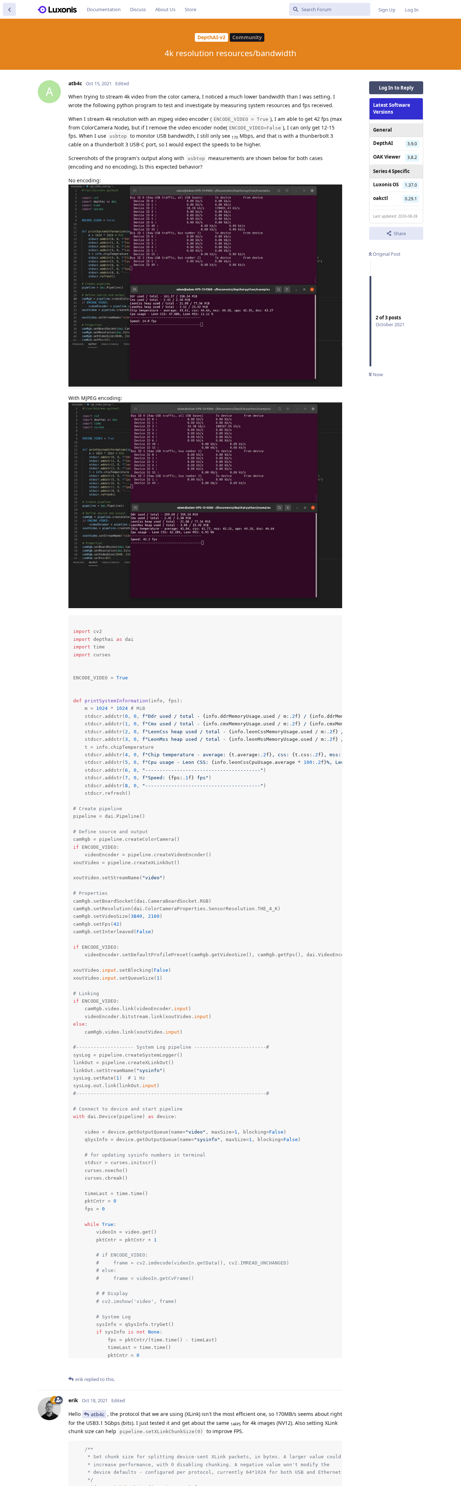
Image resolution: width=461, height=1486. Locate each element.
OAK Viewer (386, 157)
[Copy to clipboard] (335, 621)
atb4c (97, 1414)
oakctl (380, 198)
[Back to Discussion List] (9, 9)
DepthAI (383, 143)
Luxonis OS (386, 184)
